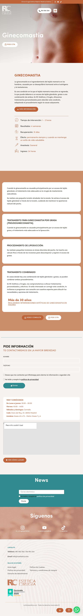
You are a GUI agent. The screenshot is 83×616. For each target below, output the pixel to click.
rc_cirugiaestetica (22, 531)
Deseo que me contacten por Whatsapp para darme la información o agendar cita (37, 375)
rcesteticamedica (44, 531)
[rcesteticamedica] (44, 527)
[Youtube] (58, 2)
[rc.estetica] (63, 527)
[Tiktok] (61, 2)
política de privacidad (45, 496)
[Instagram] (55, 2)
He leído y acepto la (22, 379)
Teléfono (6, 365)
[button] (55, 10)
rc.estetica (63, 531)
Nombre (6, 356)
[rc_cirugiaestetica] (22, 527)
